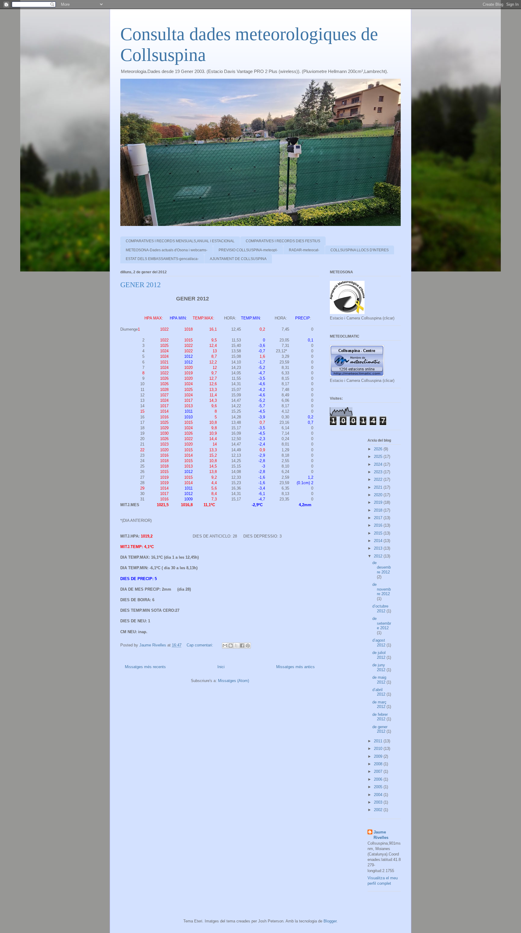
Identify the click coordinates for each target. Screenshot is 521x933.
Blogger (330, 921)
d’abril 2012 (379, 692)
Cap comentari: (200, 645)
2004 (379, 794)
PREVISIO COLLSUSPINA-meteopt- (248, 250)
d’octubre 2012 (380, 608)
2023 (379, 472)
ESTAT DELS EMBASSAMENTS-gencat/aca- (162, 259)
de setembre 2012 (381, 623)
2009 (379, 756)
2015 (379, 533)
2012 (379, 556)
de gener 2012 (379, 729)
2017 (379, 518)
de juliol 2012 (379, 655)
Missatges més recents (145, 667)
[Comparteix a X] (236, 646)
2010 (379, 748)
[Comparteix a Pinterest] (248, 646)
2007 (379, 771)
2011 (379, 741)
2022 (379, 479)
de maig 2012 (379, 679)
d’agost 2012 (379, 642)
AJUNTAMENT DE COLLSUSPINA (238, 259)
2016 (379, 525)
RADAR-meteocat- (304, 250)
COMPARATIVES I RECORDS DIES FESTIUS (283, 241)
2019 (379, 502)
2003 (379, 802)
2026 (379, 449)
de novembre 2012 (381, 589)
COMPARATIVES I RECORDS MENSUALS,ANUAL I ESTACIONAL (180, 241)
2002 (379, 810)
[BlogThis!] (231, 646)
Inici (221, 667)
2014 (379, 540)
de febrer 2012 (380, 717)
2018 (379, 510)
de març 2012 (379, 704)
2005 (379, 787)
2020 (379, 495)
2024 (379, 464)
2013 (379, 548)
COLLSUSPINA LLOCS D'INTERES (359, 250)
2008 (379, 764)
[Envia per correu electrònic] (225, 646)
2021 (379, 487)
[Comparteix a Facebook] (242, 646)
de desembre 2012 (381, 567)
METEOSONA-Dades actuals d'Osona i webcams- (166, 250)
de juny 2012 (379, 667)
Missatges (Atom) (233, 680)
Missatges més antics (295, 667)
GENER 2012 (140, 285)
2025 (379, 456)
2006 (379, 779)
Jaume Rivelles (381, 835)
